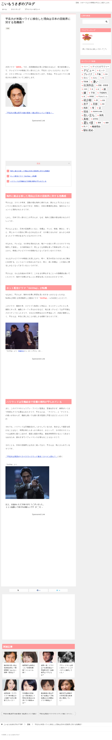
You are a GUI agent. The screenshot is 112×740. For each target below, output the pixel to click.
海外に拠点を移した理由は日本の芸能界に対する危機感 (30, 171)
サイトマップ (15, 9)
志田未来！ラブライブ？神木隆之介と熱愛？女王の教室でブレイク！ (10, 696)
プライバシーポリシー (32, 9)
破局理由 (95, 119)
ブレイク (88, 74)
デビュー (89, 70)
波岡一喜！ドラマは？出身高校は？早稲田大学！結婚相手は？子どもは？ (47, 670)
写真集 (86, 81)
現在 (86, 111)
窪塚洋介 (21, 351)
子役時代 (103, 93)
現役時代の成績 (97, 111)
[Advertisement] (38, 46)
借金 (106, 74)
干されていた (103, 96)
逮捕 (106, 123)
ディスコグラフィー (100, 66)
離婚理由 (96, 126)
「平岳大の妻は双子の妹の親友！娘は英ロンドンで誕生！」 (29, 113)
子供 (93, 93)
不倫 (99, 74)
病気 (101, 115)
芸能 (7, 28)
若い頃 (88, 122)
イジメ (86, 66)
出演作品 (89, 85)
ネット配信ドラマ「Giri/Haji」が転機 (23, 176)
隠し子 (86, 126)
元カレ (95, 78)
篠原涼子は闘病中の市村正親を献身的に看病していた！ (66, 696)
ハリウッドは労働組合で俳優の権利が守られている (28, 181)
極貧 (103, 104)
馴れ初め (88, 130)
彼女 (103, 100)
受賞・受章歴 (103, 85)
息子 (86, 104)
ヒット (102, 70)
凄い (95, 81)
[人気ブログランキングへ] (87, 39)
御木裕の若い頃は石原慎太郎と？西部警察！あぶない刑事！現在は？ (10, 668)
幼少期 (87, 100)
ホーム (4, 9)
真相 (86, 119)
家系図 (91, 96)
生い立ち (89, 115)
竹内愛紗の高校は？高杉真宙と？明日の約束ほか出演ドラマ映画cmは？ (28, 697)
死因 (86, 108)
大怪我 (85, 89)
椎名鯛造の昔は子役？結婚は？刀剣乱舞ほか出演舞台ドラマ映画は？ (47, 696)
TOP (13, 724)
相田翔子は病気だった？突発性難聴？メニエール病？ (28, 668)
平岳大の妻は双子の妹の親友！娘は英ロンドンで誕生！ (20, 714)
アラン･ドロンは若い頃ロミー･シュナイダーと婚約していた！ (66, 668)
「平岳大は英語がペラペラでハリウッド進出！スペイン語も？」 (31, 456)
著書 (99, 123)
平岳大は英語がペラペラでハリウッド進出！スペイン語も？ (58, 714)
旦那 (95, 104)
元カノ (86, 78)
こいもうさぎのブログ (18, 4)
